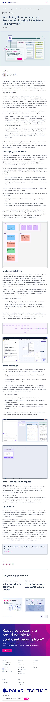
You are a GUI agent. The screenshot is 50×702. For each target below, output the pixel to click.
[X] (10, 564)
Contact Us (5, 682)
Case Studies (21, 665)
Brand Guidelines (22, 669)
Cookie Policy (21, 684)
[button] (46, 2)
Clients (35, 667)
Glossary (20, 671)
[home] (10, 2)
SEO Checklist (21, 673)
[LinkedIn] (7, 564)
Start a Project (7, 650)
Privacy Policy (21, 682)
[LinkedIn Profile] (15, 74)
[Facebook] (13, 564)
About (34, 662)
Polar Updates (21, 667)
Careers (35, 665)
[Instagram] (9, 696)
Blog (3, 9)
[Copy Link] (3, 564)
